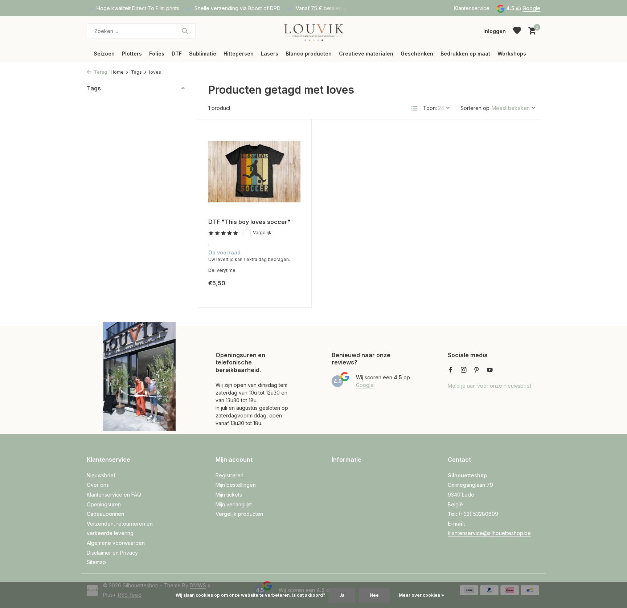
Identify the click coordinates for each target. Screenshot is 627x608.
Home (117, 72)
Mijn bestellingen (236, 485)
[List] (414, 108)
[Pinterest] (477, 370)
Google (531, 8)
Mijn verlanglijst (234, 504)
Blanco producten (309, 53)
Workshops (511, 53)
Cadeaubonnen (105, 514)
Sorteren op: (475, 108)
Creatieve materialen (366, 53)
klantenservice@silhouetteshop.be (489, 533)
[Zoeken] (185, 30)
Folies (156, 53)
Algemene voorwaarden (116, 543)
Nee (374, 595)
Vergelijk (262, 232)
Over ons (98, 485)
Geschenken (417, 53)
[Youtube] (490, 370)
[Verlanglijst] (517, 30)
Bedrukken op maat (465, 53)
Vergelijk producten (239, 514)
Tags (136, 72)
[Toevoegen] (287, 289)
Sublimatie (202, 53)
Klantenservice (471, 8)
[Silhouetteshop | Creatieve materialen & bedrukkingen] (313, 30)
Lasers (269, 53)
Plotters (132, 53)
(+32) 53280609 (478, 514)
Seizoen (104, 53)
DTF (177, 53)
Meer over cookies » (421, 595)
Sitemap (96, 562)
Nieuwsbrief (101, 475)
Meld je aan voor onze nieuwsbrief (490, 386)
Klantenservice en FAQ (114, 494)
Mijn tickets (229, 494)
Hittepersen (239, 53)
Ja (341, 595)
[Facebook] (451, 370)
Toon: (430, 108)
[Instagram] (464, 370)
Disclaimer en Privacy (112, 553)
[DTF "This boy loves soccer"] (254, 171)
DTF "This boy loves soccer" (249, 221)
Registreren (229, 475)
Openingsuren (104, 504)
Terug (100, 72)
